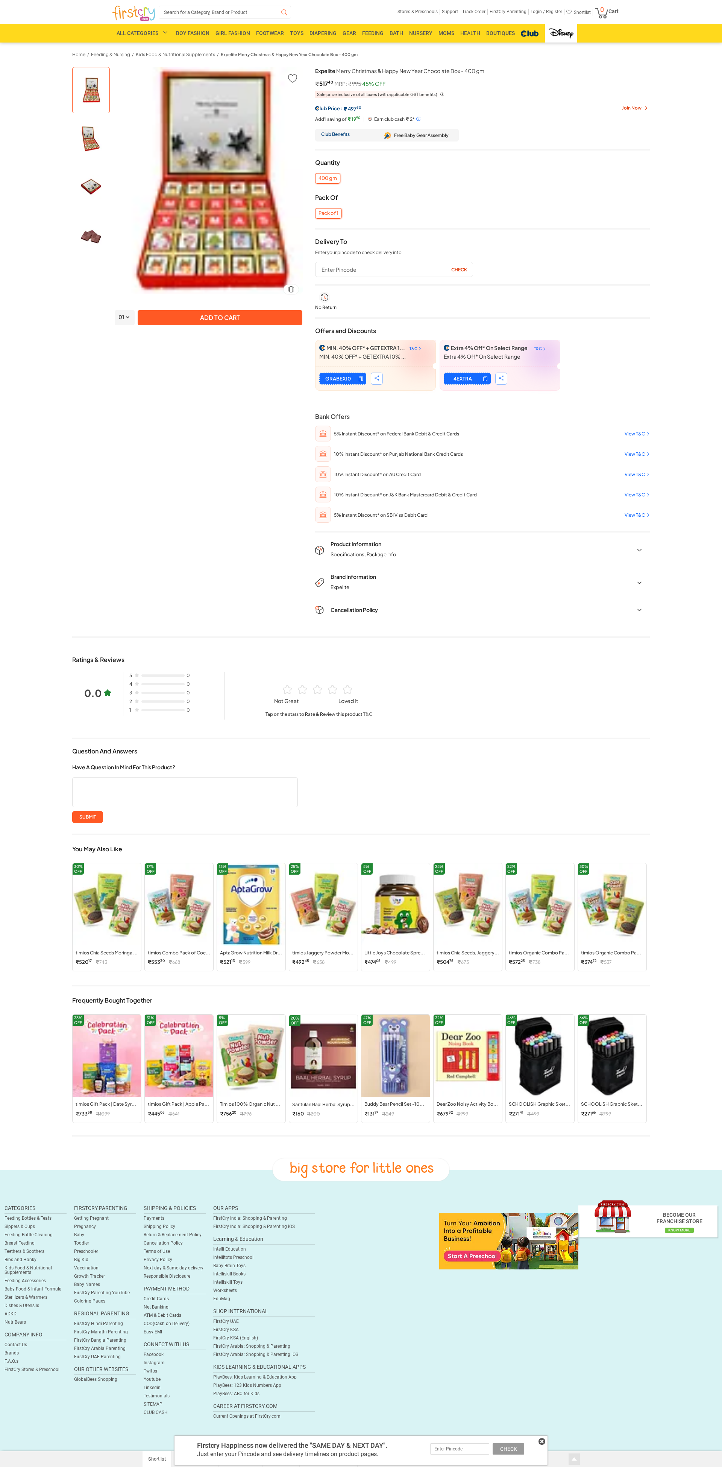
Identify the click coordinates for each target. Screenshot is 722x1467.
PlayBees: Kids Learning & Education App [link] (255, 1377)
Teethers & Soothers (24, 1251)
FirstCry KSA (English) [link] (235, 1338)
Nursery (420, 33)
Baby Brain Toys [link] (229, 1265)
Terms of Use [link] (157, 1251)
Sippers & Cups (20, 1226)
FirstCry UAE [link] (226, 1321)
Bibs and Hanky (20, 1259)
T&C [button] (367, 714)
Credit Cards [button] (156, 1299)
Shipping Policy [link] (159, 1226)
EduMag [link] (221, 1298)
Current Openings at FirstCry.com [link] (247, 1416)
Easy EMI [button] (153, 1332)
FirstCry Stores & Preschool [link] (32, 1369)
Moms (446, 33)
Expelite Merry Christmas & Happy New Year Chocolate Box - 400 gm (289, 54)
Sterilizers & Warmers (26, 1297)
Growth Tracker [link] (89, 1276)
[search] (225, 12)
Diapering (323, 33)
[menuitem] (133, 13)
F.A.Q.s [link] (11, 1361)
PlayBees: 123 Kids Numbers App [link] (247, 1385)
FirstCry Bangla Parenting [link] (100, 1340)
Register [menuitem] (553, 11)
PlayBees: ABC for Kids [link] (236, 1393)
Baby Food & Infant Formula (33, 1289)
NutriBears (15, 1322)
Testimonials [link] (157, 1396)
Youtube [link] (152, 1379)
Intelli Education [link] (229, 1249)
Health (470, 33)
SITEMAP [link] (153, 1404)
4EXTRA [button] (463, 379)
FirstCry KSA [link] (226, 1329)
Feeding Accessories (25, 1280)
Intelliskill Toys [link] (228, 1282)
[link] (508, 1240)
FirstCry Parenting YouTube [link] (102, 1292)
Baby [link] (79, 1234)
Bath (396, 33)
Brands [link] (12, 1353)
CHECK (508, 1449)
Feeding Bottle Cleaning (29, 1234)
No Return (326, 307)
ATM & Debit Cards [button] (162, 1315)
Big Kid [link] (81, 1259)
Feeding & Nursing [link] (110, 54)
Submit (87, 817)
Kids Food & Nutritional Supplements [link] (175, 54)
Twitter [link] (151, 1371)
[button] (292, 78)
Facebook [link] (154, 1354)
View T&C (635, 434)
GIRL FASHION (232, 33)
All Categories (137, 33)
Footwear (270, 33)
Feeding (373, 33)
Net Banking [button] (156, 1307)
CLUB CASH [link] (156, 1412)
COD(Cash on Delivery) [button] (167, 1323)
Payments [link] (154, 1218)
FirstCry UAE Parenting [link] (97, 1356)
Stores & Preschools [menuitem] (417, 11)
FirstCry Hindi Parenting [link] (98, 1323)
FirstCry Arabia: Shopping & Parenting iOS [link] (255, 1354)
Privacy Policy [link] (158, 1259)
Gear (349, 33)
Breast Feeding (20, 1243)
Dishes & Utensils (22, 1305)
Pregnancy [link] (85, 1226)
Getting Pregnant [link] (91, 1218)
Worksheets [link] (225, 1290)
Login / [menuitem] (538, 11)
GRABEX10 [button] (338, 379)
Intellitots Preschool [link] (233, 1257)
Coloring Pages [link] (89, 1301)
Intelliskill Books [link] (229, 1274)
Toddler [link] (81, 1243)
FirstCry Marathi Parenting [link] (101, 1332)
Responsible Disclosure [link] (167, 1276)
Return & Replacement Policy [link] (173, 1234)
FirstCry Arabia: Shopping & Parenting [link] (251, 1346)
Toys (296, 33)
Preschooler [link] (86, 1251)
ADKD (11, 1313)
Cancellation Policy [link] (163, 1243)
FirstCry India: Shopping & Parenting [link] (250, 1218)
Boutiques (500, 33)
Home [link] (78, 54)
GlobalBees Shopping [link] (95, 1379)
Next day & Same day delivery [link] (173, 1268)
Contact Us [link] (16, 1344)
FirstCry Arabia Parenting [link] (100, 1348)
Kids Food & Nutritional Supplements (28, 1270)
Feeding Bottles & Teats (28, 1218)
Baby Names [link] (87, 1284)
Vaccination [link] (86, 1268)
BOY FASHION (192, 33)
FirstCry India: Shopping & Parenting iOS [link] (254, 1226)
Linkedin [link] (152, 1387)
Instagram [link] (154, 1362)
